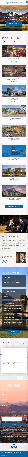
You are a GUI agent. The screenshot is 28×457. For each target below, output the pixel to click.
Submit (14, 424)
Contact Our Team (14, 23)
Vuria (6, 455)
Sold (17, 41)
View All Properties (14, 206)
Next (6, 261)
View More (14, 331)
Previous (3, 261)
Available (8, 41)
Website (2, 455)
